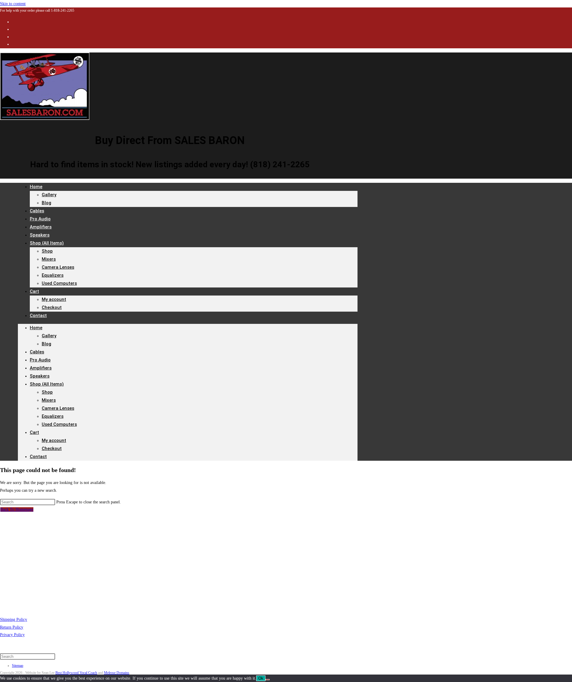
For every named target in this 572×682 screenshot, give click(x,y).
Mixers (49, 259)
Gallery (49, 194)
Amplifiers (41, 368)
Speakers (39, 376)
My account (54, 299)
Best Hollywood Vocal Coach (76, 673)
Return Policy (11, 627)
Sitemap (17, 666)
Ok (260, 678)
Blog (46, 202)
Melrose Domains (116, 673)
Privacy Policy (12, 634)
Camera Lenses (58, 267)
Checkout (52, 307)
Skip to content (13, 3)
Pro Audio (40, 360)
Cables (37, 352)
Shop (47, 251)
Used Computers (59, 283)
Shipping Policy (13, 619)
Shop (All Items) (47, 243)
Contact (38, 315)
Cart (34, 291)
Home (36, 186)
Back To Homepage (16, 509)
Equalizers (52, 275)
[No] (267, 679)
